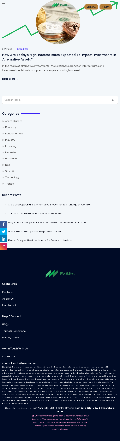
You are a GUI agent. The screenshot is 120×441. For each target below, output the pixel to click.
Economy (11, 127)
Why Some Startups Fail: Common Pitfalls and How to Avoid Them (48, 222)
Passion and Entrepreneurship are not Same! (35, 231)
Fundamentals (14, 133)
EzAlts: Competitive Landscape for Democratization (40, 240)
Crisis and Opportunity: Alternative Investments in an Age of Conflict (49, 204)
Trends (9, 183)
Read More (9, 78)
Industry (10, 140)
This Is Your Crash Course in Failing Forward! (34, 213)
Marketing (11, 152)
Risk (7, 165)
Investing (10, 146)
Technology (12, 177)
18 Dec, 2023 (21, 49)
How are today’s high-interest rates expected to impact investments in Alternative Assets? (59, 57)
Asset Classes (13, 121)
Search (113, 100)
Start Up (10, 171)
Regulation (11, 158)
